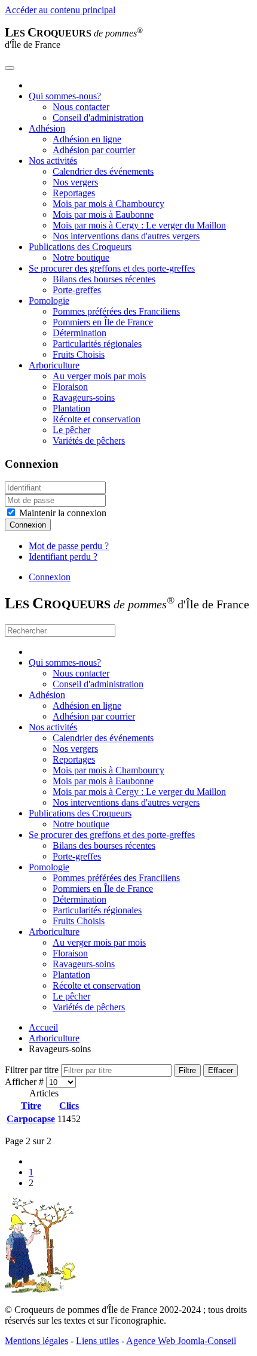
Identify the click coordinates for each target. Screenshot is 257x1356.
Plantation (71, 408)
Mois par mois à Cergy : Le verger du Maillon (139, 225)
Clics (69, 1106)
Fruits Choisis (79, 354)
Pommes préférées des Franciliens (116, 311)
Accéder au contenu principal (60, 10)
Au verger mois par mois (99, 376)
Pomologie (49, 300)
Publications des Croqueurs (80, 247)
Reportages (74, 193)
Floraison (70, 387)
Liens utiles (97, 1341)
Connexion (28, 524)
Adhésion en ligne (87, 139)
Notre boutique (81, 257)
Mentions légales (36, 1341)
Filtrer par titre (33, 1070)
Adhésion (47, 128)
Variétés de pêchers (89, 440)
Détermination (79, 333)
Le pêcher (71, 430)
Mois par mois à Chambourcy (108, 204)
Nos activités (53, 161)
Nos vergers (75, 182)
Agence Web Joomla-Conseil (181, 1341)
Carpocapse (31, 1119)
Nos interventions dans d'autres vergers (126, 236)
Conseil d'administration (98, 117)
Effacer (220, 1070)
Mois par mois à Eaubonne (103, 214)
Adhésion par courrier (94, 150)
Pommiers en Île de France (103, 322)
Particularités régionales (97, 344)
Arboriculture (54, 365)
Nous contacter (81, 107)
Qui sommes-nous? (65, 96)
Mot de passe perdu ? (69, 546)
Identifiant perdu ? (63, 556)
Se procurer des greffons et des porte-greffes (112, 268)
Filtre (187, 1070)
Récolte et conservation (96, 419)
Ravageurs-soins (84, 397)
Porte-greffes (77, 290)
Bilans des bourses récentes (104, 279)
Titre (31, 1106)
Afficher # (25, 1082)
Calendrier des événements (103, 171)
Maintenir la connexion (61, 513)
